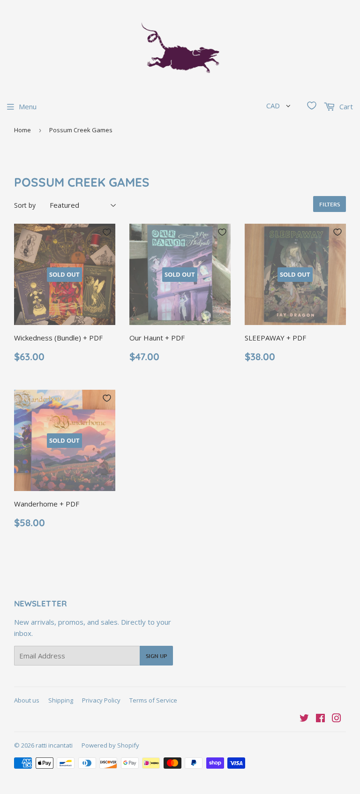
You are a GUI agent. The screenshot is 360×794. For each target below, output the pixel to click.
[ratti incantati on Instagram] (336, 719)
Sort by (25, 205)
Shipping (60, 700)
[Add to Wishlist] (107, 232)
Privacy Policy (101, 700)
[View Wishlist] (311, 105)
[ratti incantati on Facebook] (320, 719)
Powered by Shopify (110, 745)
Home (22, 130)
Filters (329, 204)
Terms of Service (153, 700)
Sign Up (156, 656)
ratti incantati (54, 745)
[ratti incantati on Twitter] (304, 719)
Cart (345, 106)
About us (26, 700)
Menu (28, 106)
